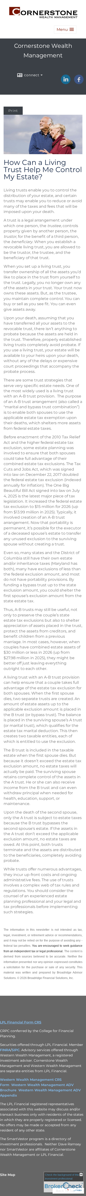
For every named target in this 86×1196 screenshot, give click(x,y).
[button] (65, 29)
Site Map (7, 1175)
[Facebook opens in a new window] (79, 82)
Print (13, 111)
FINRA (5, 1050)
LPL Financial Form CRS (20, 1022)
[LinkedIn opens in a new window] (65, 82)
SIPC (16, 1050)
